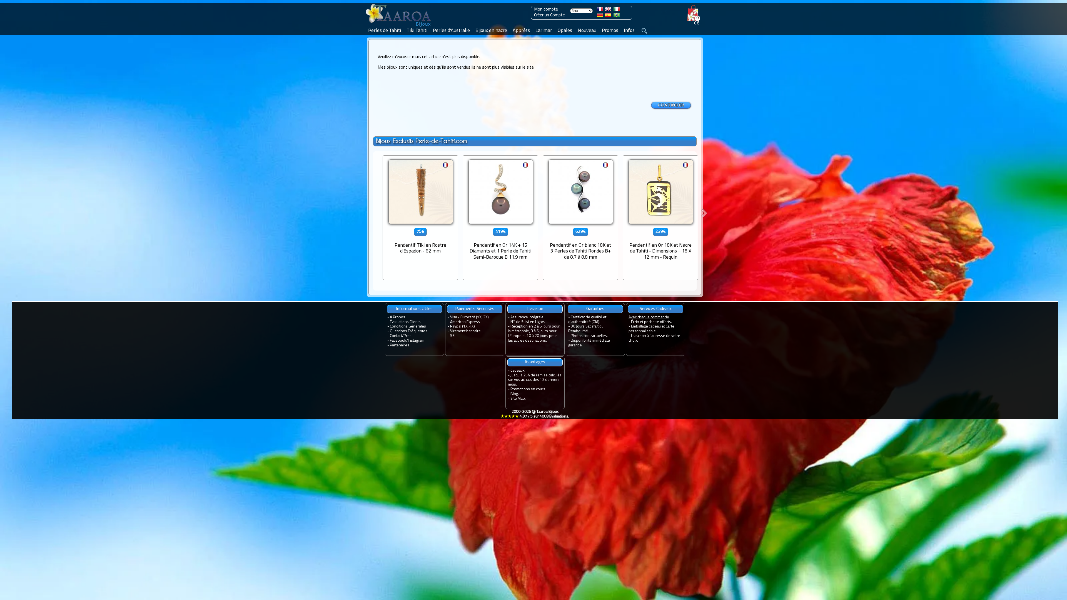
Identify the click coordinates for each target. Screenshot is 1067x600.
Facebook (398, 341)
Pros (408, 336)
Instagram (416, 341)
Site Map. (518, 399)
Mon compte (546, 9)
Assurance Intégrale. (527, 317)
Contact (396, 336)
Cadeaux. (517, 371)
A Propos (397, 317)
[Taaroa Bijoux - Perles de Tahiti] (398, 27)
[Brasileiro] (617, 16)
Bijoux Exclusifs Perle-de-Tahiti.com (421, 141)
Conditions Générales (408, 326)
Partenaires (399, 345)
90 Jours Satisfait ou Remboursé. (586, 328)
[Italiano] (617, 10)
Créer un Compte (549, 15)
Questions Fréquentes (408, 331)
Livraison (535, 309)
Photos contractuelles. (589, 336)
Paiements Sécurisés (474, 309)
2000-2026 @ (535, 414)
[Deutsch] (600, 16)
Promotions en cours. (528, 389)
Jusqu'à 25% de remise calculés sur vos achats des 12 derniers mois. (535, 380)
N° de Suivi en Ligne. (527, 322)
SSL (453, 336)
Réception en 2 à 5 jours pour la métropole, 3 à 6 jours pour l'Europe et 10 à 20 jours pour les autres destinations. (534, 333)
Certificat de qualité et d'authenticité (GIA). (587, 319)
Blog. (514, 394)
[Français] (600, 10)
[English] (608, 10)
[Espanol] (608, 16)
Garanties (595, 309)
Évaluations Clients (405, 322)
